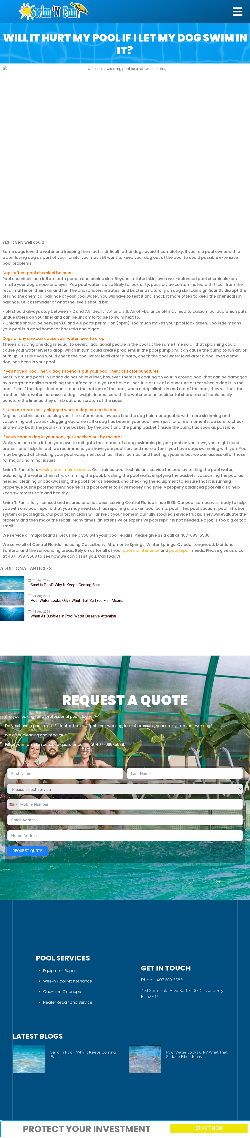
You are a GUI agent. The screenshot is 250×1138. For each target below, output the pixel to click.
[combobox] (13, 804)
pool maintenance (141, 550)
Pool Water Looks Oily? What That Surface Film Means (197, 1054)
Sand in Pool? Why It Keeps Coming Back (83, 1054)
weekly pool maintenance (64, 469)
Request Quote (27, 851)
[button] (237, 11)
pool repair (180, 550)
